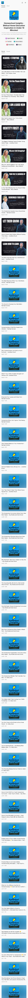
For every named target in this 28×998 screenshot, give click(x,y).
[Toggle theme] (25, 2)
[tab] (3, 6)
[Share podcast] (22, 2)
